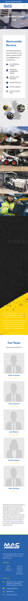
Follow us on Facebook (11, 594)
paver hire (10, 521)
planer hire (15, 521)
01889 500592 (18, 1)
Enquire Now (14, 333)
